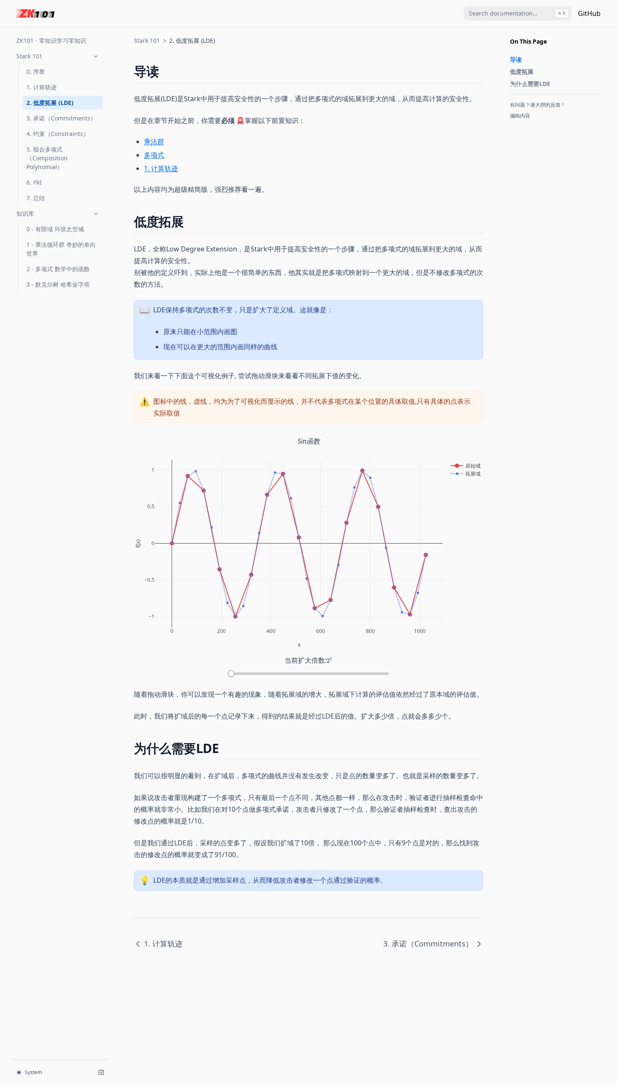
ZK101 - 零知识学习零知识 (51, 40)
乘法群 (154, 141)
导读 (516, 59)
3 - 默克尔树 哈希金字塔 (58, 284)
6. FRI (34, 182)
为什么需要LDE (530, 84)
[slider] (231, 673)
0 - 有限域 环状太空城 (55, 229)
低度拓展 (521, 72)
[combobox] (517, 13)
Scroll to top (524, 126)
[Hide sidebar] (101, 1072)
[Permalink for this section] (166, 71)
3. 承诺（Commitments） (61, 118)
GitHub (589, 13)
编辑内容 (520, 115)
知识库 (25, 213)
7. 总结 (35, 198)
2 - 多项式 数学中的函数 (58, 269)
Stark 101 (29, 56)
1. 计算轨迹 (41, 87)
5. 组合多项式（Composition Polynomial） (47, 158)
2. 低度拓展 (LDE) (49, 103)
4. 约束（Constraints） (57, 134)
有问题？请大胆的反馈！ (537, 104)
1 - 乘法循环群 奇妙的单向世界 (61, 249)
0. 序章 (35, 72)
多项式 (154, 154)
